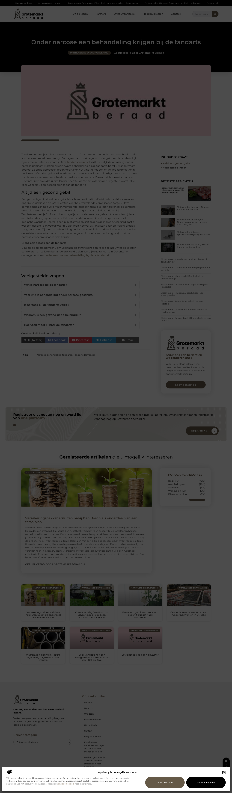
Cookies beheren (206, 782)
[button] (224, 772)
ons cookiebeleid (66, 784)
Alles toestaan (165, 782)
